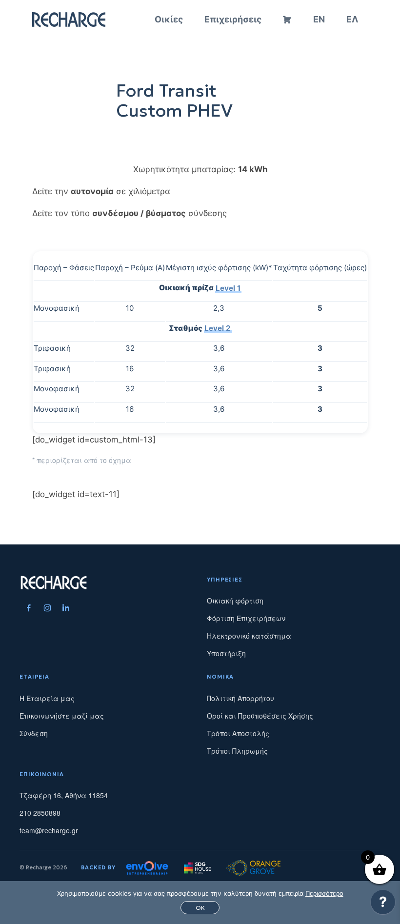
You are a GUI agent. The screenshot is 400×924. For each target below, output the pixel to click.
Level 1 (228, 287)
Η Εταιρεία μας (47, 698)
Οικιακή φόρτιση (235, 600)
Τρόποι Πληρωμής (237, 751)
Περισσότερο (324, 893)
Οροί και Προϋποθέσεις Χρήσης (260, 716)
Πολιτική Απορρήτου (240, 698)
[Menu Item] (29, 608)
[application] (383, 904)
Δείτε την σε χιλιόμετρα (101, 191)
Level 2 (217, 328)
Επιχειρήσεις (232, 19)
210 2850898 (40, 813)
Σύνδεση (34, 733)
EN (319, 19)
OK (200, 907)
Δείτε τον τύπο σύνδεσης (129, 213)
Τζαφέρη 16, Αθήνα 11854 (64, 795)
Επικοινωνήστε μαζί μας (62, 716)
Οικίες (169, 19)
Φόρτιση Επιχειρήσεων (246, 618)
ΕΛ (352, 19)
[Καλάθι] (287, 19)
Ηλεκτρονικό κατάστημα (249, 636)
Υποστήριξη (226, 653)
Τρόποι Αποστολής (238, 733)
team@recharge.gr (49, 830)
